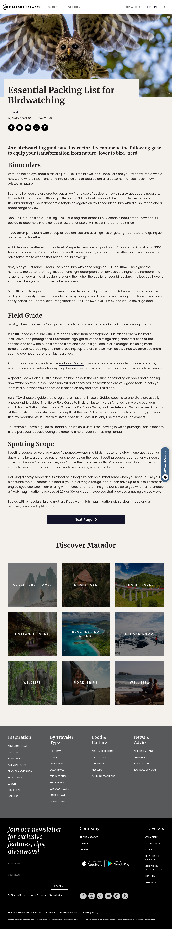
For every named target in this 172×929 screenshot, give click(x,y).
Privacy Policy (106, 487)
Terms (91, 487)
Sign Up (119, 479)
